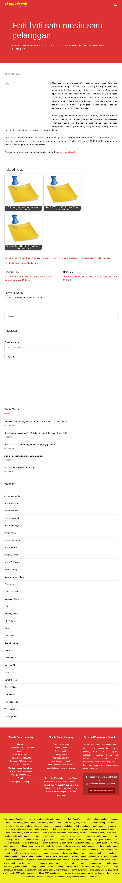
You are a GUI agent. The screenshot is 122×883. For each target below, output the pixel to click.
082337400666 (24, 775)
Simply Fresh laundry (66, 152)
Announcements (12, 496)
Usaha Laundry (60, 748)
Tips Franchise (11, 702)
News (7, 672)
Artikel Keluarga (11, 525)
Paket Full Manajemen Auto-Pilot (61, 765)
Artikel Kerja (10, 533)
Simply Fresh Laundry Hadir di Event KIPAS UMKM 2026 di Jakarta (36, 421)
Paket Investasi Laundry (60, 761)
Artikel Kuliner (10, 547)
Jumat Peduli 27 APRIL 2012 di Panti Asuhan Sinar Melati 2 (90, 278)
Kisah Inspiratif (11, 643)
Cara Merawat (11, 591)
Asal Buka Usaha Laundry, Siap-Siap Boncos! (25, 456)
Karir (6, 628)
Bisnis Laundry (61, 751)
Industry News (11, 613)
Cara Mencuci (11, 584)
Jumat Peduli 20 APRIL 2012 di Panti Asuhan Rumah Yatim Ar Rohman (28, 278)
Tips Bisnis (9, 694)
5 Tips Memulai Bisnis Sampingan (20, 467)
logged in (21, 297)
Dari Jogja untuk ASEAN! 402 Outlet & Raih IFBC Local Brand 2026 (36, 433)
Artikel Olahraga (12, 562)
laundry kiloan (49, 258)
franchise (26, 258)
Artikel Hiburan (11, 510)
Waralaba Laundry (61, 758)
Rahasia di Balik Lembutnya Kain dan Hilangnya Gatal (29, 444)
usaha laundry (12, 263)
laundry (36, 258)
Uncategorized (11, 716)
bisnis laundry (12, 258)
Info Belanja (10, 621)
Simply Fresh (10, 680)
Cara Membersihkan (14, 577)
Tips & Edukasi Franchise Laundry (61, 768)
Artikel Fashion (11, 503)
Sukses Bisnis (10, 687)
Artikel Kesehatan (12, 540)
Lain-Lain (8, 650)
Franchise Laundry (61, 744)
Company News (11, 599)
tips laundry (104, 258)
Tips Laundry (10, 709)
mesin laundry (89, 258)
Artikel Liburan (11, 555)
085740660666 (25, 771)
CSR (6, 606)
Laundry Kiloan (61, 754)
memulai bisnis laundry (69, 258)
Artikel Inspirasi (11, 518)
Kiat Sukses (9, 636)
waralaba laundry (30, 263)
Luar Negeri (10, 657)
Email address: (11, 342)
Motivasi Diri (10, 665)
